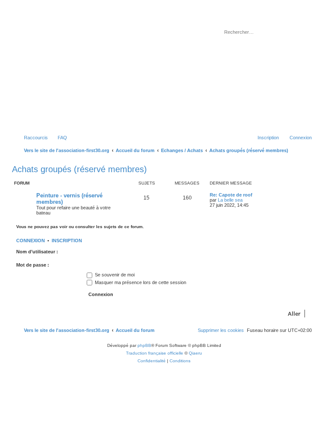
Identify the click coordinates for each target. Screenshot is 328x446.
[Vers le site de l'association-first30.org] (147, 70)
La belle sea (230, 199)
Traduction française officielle (154, 353)
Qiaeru (195, 353)
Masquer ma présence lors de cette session (140, 282)
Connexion (30, 240)
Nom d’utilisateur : (37, 251)
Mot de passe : (32, 264)
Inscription (67, 240)
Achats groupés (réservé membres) (79, 169)
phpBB (144, 345)
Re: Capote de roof (231, 194)
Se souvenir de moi (114, 274)
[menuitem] (58, 137)
